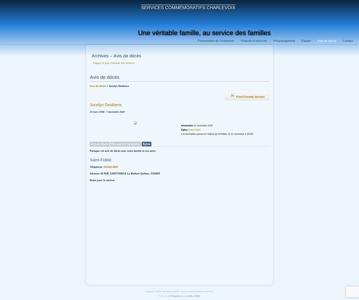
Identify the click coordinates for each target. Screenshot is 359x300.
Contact (348, 40)
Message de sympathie (125, 143)
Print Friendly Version (250, 96)
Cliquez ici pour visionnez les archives (113, 63)
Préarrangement (284, 40)
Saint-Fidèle (194, 130)
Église (147, 143)
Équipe (306, 40)
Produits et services (254, 40)
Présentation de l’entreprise (216, 40)
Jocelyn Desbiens (106, 104)
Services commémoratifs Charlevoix (188, 7)
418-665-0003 (110, 167)
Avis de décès (326, 40)
